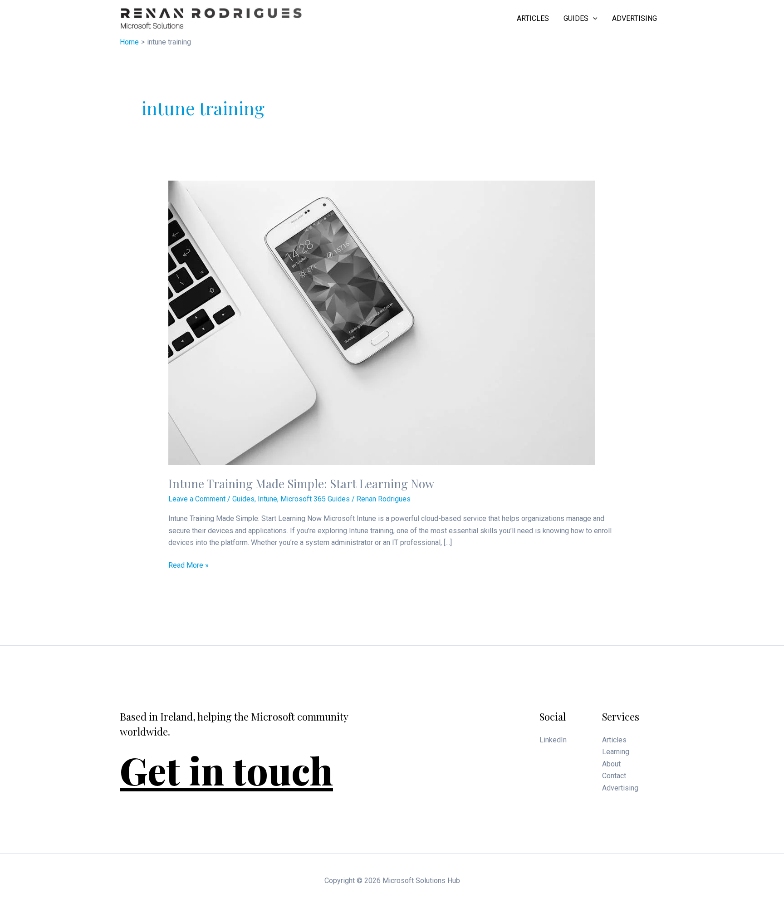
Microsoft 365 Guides (315, 499)
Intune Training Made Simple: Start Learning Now (301, 483)
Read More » (188, 565)
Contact (614, 775)
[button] (593, 18)
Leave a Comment (196, 499)
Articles (533, 18)
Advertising (634, 18)
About (611, 764)
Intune (267, 499)
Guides (576, 18)
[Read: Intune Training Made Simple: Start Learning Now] (381, 322)
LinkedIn (553, 740)
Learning (615, 751)
